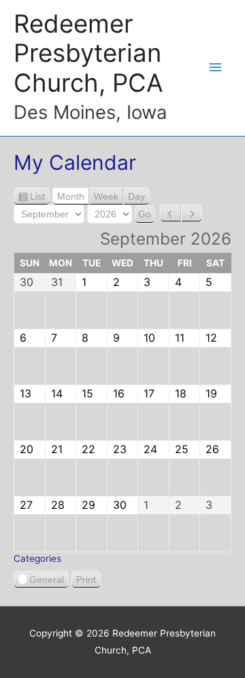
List (37, 198)
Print (88, 581)
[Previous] (170, 213)
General (46, 579)
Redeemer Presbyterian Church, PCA (88, 54)
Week (106, 196)
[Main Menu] (215, 67)
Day (136, 196)
